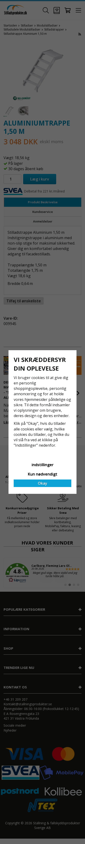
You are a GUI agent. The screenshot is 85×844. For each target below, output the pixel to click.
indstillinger (43, 464)
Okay (42, 483)
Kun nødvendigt (42, 474)
